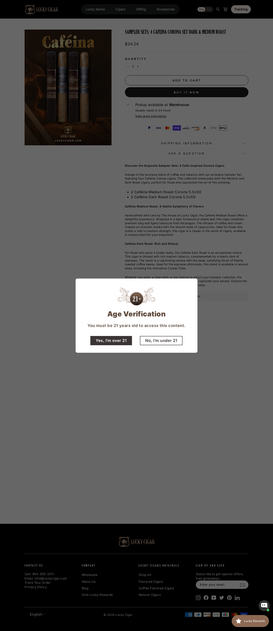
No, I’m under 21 (161, 340)
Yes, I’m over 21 (111, 340)
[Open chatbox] (264, 605)
